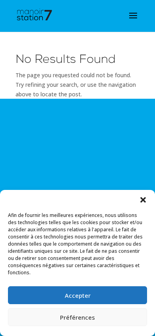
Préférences (77, 317)
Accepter (78, 295)
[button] (143, 200)
